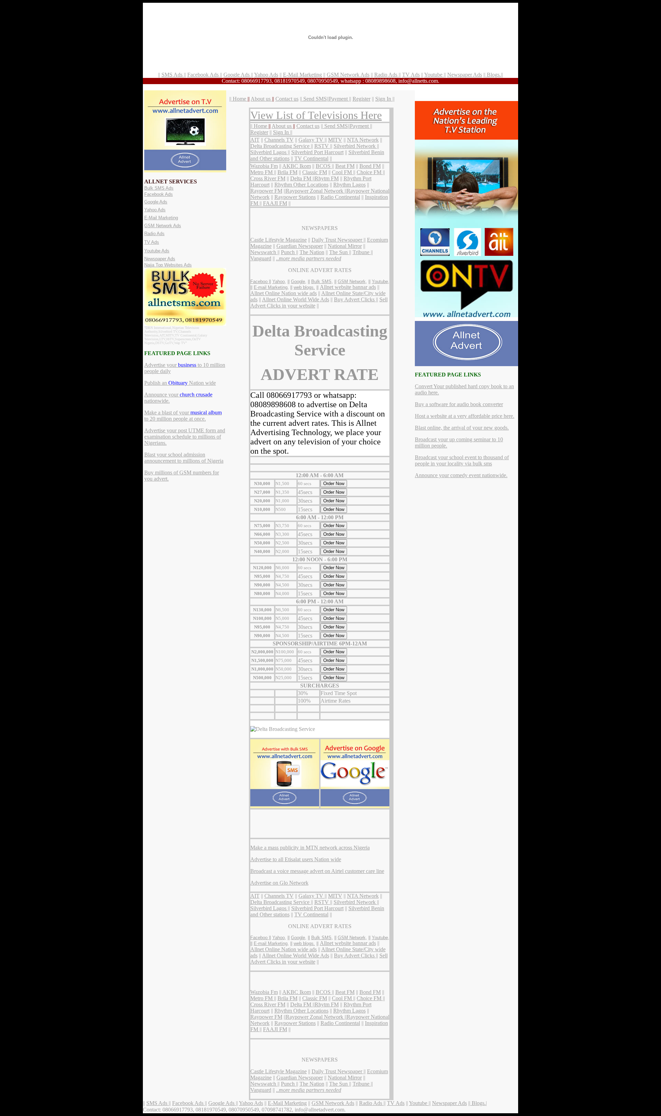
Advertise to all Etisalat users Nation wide (295, 859)
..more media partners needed (308, 258)
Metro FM (262, 172)
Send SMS (314, 99)
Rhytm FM (327, 178)
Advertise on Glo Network (279, 883)
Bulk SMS (321, 281)
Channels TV (279, 140)
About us (261, 99)
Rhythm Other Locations (301, 185)
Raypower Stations (295, 197)
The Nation (312, 252)
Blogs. (493, 75)
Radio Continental (340, 197)
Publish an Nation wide (180, 383)
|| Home (238, 99)
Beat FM (345, 166)
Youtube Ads (156, 250)
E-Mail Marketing (302, 75)
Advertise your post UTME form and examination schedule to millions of (184, 434)
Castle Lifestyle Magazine (278, 240)
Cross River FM (267, 178)
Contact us (286, 99)
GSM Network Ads (348, 75)
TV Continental (311, 158)
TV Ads (411, 75)
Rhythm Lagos (349, 185)
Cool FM (342, 172)
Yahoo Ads (266, 75)
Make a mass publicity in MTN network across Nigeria (310, 848)
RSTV (322, 146)
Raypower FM (266, 191)
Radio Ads (386, 75)
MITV (335, 140)
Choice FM (370, 172)
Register (361, 99)
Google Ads (237, 75)
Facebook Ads (203, 75)
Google (298, 281)
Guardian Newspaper (299, 246)
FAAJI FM (275, 203)
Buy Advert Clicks (355, 299)
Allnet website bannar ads (348, 287)
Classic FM (314, 172)
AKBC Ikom (296, 166)
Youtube (434, 75)
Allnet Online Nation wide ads (283, 293)
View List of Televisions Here (316, 115)
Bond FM (370, 166)
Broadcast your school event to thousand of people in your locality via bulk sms (462, 460)
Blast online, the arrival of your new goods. (462, 428)
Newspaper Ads (464, 75)
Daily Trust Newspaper (338, 240)
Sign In (383, 99)
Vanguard (260, 258)
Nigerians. (155, 443)
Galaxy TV (311, 140)
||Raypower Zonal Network (314, 191)
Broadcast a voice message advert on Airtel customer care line (317, 871)
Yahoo (278, 281)
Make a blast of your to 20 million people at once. (183, 416)
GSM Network (352, 281)
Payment (339, 99)
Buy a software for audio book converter (459, 404)
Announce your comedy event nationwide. (461, 475)
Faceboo (259, 281)
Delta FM (301, 178)
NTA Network (363, 140)
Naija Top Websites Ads (168, 265)
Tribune (362, 252)
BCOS (324, 166)
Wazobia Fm (264, 166)
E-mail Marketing (270, 287)
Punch (288, 252)
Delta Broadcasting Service (280, 146)
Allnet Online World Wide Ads (295, 299)
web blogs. (304, 287)
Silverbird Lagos (269, 152)
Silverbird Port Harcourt (317, 152)
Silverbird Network (355, 146)
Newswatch (263, 252)
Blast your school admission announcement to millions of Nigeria (183, 458)
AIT (255, 140)
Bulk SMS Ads (159, 188)
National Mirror (345, 246)
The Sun (339, 252)
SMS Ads (172, 75)
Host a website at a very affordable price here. (464, 416)
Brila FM (287, 172)
